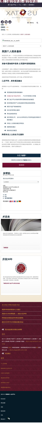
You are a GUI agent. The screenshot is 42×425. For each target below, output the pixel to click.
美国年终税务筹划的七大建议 (11, 309)
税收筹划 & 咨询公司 (6, 368)
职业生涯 (3, 398)
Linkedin (2, 21)
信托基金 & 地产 (5, 382)
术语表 (6, 216)
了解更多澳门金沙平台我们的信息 (11, 283)
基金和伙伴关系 (5, 377)
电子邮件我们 (8, 198)
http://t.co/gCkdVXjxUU (32, 341)
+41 (7, 27)
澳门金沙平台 (12, 5)
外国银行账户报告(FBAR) (14, 96)
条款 (2, 407)
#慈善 (9, 347)
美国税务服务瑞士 (6, 387)
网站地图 (3, 402)
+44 (6, 24)
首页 (3, 34)
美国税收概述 (16, 34)
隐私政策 (3, 411)
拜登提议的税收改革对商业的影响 (12, 318)
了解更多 (5, 247)
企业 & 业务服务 (5, 373)
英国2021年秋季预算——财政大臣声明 (14, 313)
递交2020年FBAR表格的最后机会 (12, 322)
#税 (37, 347)
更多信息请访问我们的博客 (13, 329)
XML (2, 415)
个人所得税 (8, 34)
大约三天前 (24, 350)
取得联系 (21, 165)
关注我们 (8, 353)
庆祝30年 (7, 259)
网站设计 (3, 419)
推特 (6, 21)
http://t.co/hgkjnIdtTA (14, 350)
